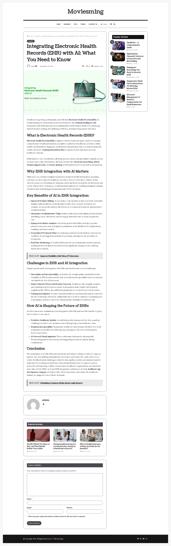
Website (69, 508)
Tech (75, 24)
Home (58, 24)
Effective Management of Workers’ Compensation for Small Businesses (134, 100)
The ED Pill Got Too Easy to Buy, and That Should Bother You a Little (38, 446)
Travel (83, 24)
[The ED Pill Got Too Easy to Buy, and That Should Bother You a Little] (38, 435)
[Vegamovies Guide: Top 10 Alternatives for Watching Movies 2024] (118, 84)
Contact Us (93, 24)
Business (67, 24)
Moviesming (58, 539)
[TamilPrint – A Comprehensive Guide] (118, 45)
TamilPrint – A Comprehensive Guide (133, 45)
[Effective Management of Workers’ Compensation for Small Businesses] (118, 98)
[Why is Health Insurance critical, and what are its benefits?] (91, 435)
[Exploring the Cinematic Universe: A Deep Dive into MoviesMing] (118, 57)
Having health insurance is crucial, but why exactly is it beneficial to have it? (64, 446)
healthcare (88, 354)
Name (29, 499)
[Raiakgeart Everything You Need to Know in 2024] (118, 70)
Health (37, 36)
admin (45, 400)
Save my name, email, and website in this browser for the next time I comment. (57, 516)
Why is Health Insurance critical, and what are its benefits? (90, 446)
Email (29, 508)
